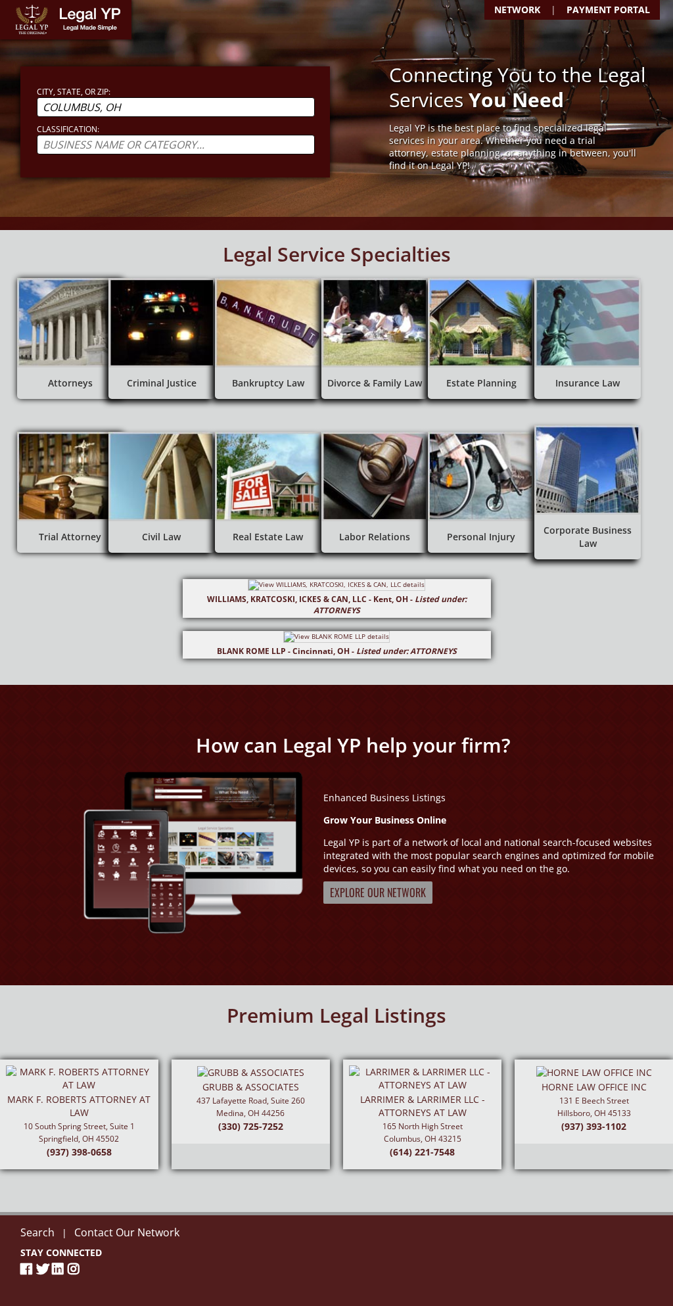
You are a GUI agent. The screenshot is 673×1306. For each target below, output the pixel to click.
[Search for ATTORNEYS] (70, 338)
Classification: (68, 129)
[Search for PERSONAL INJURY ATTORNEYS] (481, 492)
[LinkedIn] (60, 1269)
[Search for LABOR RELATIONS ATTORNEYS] (374, 492)
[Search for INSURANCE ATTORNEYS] (587, 338)
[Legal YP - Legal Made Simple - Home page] (65, 19)
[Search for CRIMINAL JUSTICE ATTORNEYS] (161, 338)
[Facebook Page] (28, 1269)
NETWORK (517, 9)
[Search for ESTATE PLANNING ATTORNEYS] (481, 338)
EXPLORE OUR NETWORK (378, 892)
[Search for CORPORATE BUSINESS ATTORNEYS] (587, 492)
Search (37, 1232)
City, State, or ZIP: (73, 91)
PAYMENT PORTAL (608, 9)
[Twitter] (44, 1269)
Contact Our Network (126, 1232)
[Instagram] (75, 1269)
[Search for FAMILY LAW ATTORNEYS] (374, 338)
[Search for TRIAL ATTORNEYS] (70, 492)
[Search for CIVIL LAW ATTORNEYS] (161, 492)
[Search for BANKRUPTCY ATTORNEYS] (268, 338)
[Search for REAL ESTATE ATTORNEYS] (268, 492)
